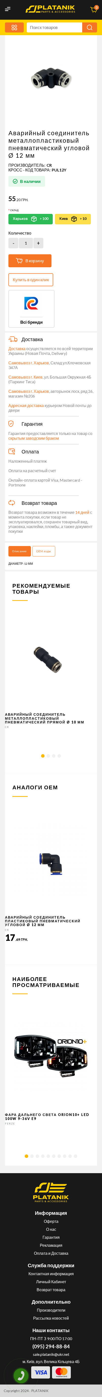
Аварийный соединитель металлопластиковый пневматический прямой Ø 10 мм (44, 718)
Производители (51, 1310)
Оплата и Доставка (51, 1253)
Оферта (51, 1221)
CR (49, 165)
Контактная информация (51, 1273)
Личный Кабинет (51, 1281)
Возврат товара (51, 1289)
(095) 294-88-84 (51, 1346)
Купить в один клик (31, 279)
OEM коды (43, 551)
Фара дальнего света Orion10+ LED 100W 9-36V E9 (47, 1116)
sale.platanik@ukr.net (51, 1354)
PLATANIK (40, 1391)
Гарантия (51, 1237)
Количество (19, 233)
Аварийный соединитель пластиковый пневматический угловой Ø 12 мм (42, 921)
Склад (14, 210)
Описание (19, 551)
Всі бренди (31, 322)
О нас (51, 1229)
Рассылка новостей (51, 1318)
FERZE (10, 1123)
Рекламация (51, 1245)
